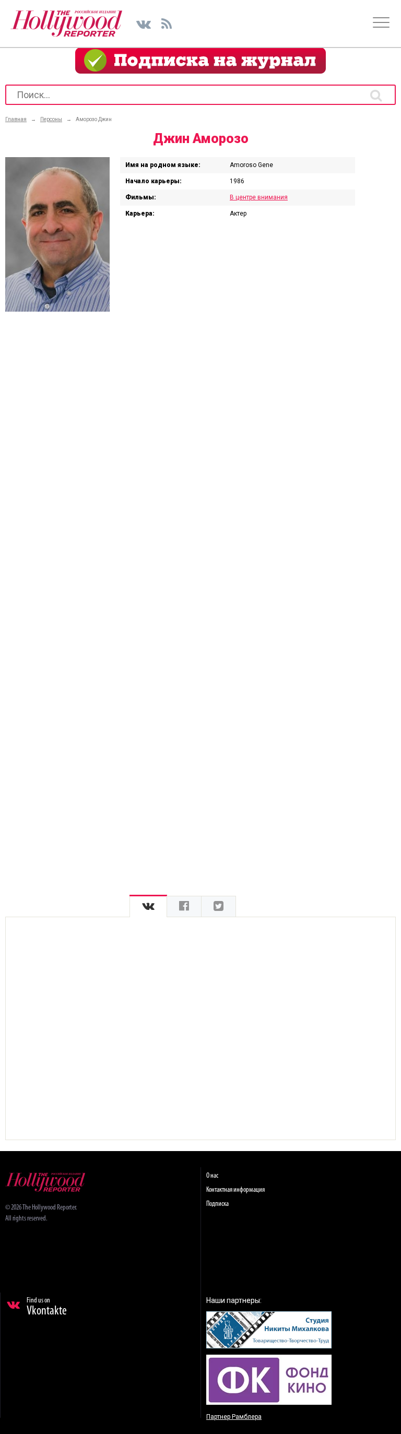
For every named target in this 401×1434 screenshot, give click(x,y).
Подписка (217, 1204)
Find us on (47, 1307)
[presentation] (148, 906)
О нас (212, 1176)
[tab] (148, 906)
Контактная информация (235, 1190)
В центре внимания (259, 197)
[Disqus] (200, 456)
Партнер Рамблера (234, 1416)
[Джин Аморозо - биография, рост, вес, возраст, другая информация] (57, 309)
